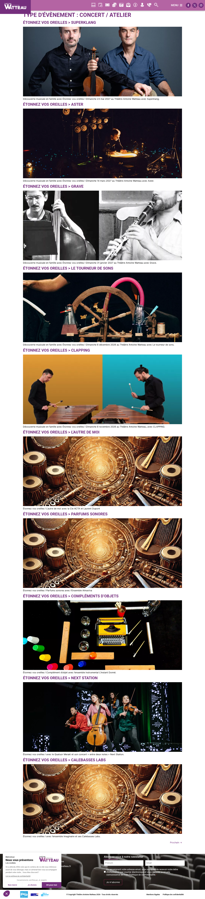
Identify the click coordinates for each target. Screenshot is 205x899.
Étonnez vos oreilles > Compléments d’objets (71, 596)
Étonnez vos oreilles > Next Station (60, 678)
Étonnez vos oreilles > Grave (53, 186)
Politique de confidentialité (173, 894)
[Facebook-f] (188, 5)
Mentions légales (153, 894)
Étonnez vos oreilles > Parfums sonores (65, 514)
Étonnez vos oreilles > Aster (53, 104)
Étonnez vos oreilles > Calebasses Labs (64, 760)
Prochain (176, 842)
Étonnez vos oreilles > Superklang (59, 22)
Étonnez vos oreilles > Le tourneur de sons (68, 268)
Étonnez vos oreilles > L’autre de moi (61, 432)
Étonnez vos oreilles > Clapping (56, 350)
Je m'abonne (113, 882)
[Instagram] (201, 5)
